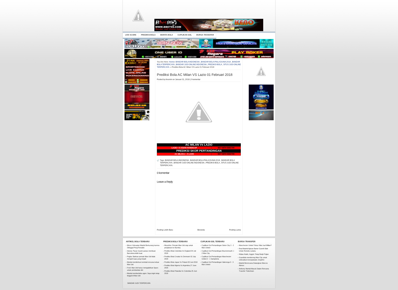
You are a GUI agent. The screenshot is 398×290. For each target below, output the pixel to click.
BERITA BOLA (166, 35)
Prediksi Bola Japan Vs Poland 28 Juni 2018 (180, 262)
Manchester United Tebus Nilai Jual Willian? (255, 245)
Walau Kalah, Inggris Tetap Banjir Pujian (254, 254)
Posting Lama (235, 230)
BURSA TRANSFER (205, 35)
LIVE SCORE (130, 35)
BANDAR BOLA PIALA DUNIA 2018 (216, 62)
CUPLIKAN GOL (185, 35)
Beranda (201, 230)
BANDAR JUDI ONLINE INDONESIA (191, 64)
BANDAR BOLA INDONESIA (187, 62)
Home (171, 62)
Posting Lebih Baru (165, 230)
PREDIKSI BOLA (148, 35)
